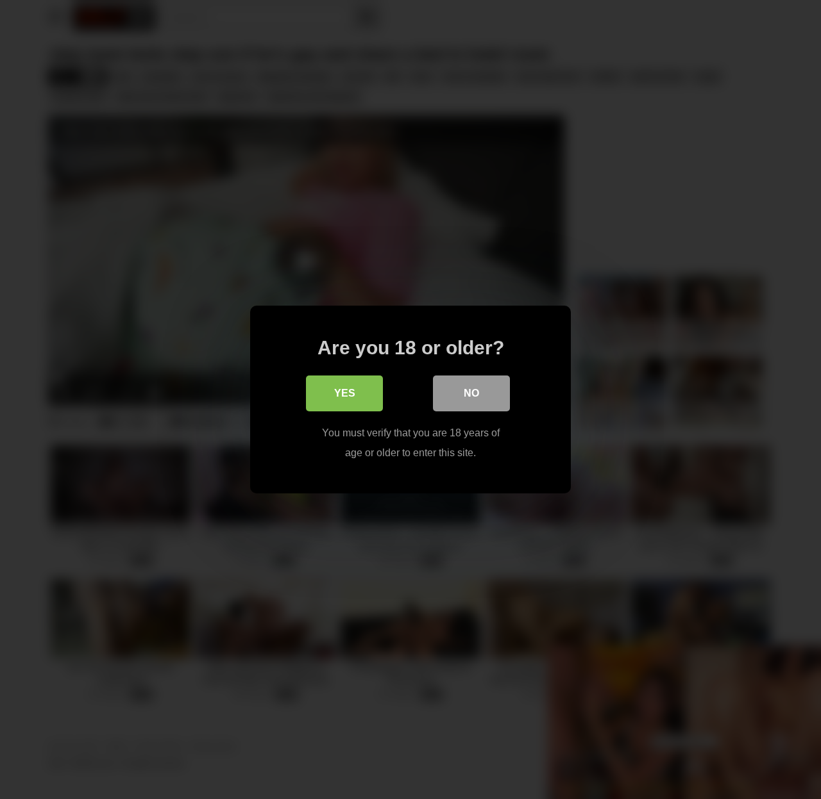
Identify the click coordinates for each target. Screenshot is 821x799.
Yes (344, 393)
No (471, 393)
